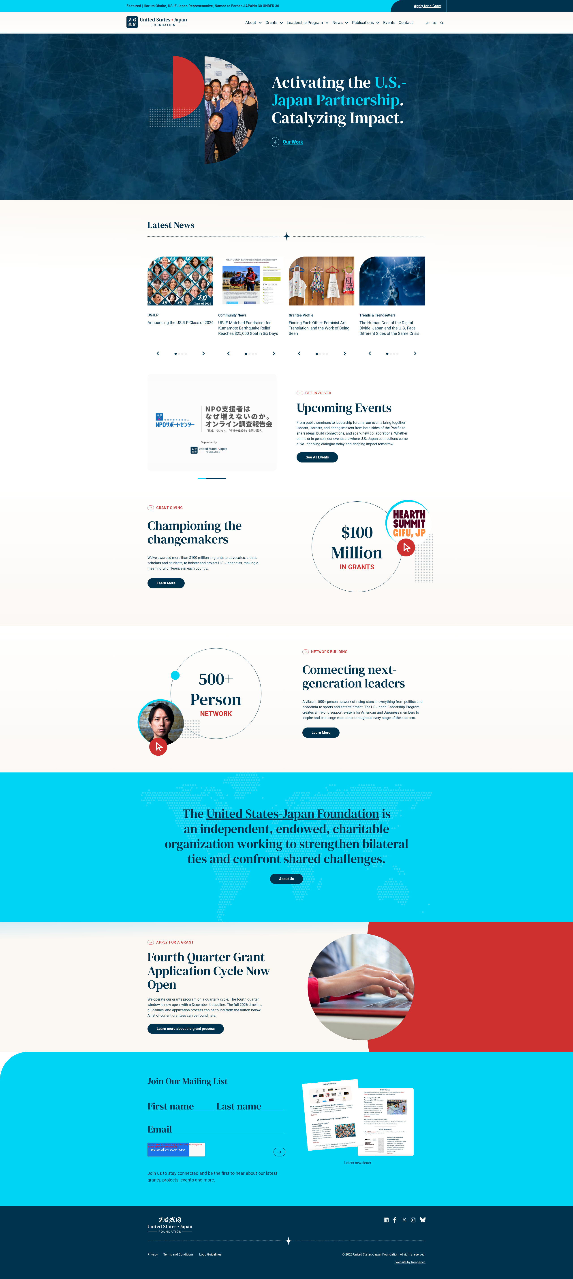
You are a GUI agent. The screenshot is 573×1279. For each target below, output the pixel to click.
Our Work (293, 142)
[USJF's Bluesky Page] (422, 1220)
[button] (442, 22)
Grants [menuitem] (271, 22)
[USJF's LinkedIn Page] (386, 1220)
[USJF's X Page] (404, 1220)
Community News (232, 315)
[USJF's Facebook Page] (395, 1220)
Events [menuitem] (389, 22)
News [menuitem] (337, 22)
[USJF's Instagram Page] (413, 1220)
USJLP (153, 315)
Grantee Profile (301, 315)
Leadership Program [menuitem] (305, 22)
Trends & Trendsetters (377, 315)
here (212, 1015)
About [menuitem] (250, 22)
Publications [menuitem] (363, 22)
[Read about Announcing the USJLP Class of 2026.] (181, 281)
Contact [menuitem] (406, 22)
